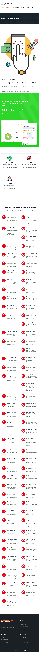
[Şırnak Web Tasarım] (4, 557)
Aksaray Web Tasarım (31, 236)
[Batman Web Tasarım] (4, 280)
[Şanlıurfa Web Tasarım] (23, 540)
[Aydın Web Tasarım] (23, 263)
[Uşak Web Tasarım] (4, 583)
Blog (28, 7)
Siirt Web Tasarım (11, 547)
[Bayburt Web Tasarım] (23, 280)
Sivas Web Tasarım (30, 556)
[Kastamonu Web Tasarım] (23, 439)
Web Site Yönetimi (23, 624)
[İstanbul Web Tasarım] (4, 413)
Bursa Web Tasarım (30, 305)
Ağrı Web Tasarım (30, 227)
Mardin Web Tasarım (11, 493)
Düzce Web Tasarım (30, 340)
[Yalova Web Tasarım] (4, 592)
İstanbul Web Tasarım (12, 412)
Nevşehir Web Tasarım (12, 510)
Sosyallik (10, 183)
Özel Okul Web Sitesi (4, 639)
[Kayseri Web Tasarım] (4, 450)
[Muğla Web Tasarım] (4, 502)
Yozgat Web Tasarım (31, 591)
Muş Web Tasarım (30, 501)
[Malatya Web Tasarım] (4, 485)
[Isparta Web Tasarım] (23, 404)
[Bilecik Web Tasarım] (4, 289)
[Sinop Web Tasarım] (23, 548)
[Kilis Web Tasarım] (23, 450)
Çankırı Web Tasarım (31, 314)
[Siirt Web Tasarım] (4, 548)
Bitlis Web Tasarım (11, 296)
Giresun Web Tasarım (31, 374)
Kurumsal (2, 7)
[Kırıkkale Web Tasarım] (4, 459)
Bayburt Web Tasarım (31, 279)
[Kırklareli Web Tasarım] (23, 459)
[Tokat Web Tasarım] (23, 566)
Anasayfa (31, 19)
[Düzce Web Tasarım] (23, 341)
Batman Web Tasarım (12, 279)
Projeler (12, 7)
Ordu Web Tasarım (11, 519)
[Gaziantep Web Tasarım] (4, 375)
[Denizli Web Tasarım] (23, 332)
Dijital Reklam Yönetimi (24, 628)
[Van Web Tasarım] (23, 583)
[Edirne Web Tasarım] (23, 349)
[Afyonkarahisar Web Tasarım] (4, 228)
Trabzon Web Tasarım (12, 573)
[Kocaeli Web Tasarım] (23, 468)
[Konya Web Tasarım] (4, 476)
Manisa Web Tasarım (31, 484)
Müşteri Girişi (34, 11)
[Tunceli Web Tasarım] (23, 574)
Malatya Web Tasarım (12, 484)
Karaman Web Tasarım (31, 429)
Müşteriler (17, 7)
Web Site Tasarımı (23, 622)
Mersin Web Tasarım (31, 493)
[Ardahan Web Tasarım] (23, 254)
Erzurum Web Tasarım (12, 366)
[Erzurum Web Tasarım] (4, 367)
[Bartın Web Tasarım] (23, 271)
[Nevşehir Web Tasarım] (4, 511)
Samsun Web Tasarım (12, 539)
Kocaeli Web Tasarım (31, 467)
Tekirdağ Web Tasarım (12, 565)
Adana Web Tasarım (11, 216)
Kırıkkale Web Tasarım (12, 458)
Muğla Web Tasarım (11, 501)
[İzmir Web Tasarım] (23, 413)
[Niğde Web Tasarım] (23, 511)
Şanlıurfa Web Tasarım (31, 539)
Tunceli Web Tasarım (31, 573)
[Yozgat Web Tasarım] (23, 592)
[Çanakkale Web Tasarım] (4, 315)
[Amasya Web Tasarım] (4, 245)
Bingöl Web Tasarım (30, 288)
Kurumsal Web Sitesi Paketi (5, 640)
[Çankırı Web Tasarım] (23, 315)
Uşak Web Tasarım (11, 582)
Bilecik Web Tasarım (11, 288)
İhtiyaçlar (29, 162)
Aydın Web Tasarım (30, 262)
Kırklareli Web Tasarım (31, 458)
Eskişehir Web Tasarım (31, 366)
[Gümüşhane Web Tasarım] (23, 384)
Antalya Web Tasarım (12, 253)
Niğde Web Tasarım (30, 510)
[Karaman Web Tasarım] (23, 430)
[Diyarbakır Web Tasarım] (4, 341)
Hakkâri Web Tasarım (12, 395)
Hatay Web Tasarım (30, 395)
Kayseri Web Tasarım (11, 449)
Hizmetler (7, 7)
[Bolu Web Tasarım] (23, 297)
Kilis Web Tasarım (30, 449)
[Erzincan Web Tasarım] (23, 358)
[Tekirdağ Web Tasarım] (4, 566)
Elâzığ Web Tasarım (11, 357)
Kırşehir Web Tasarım (11, 467)
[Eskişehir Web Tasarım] (23, 367)
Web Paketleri (23, 7)
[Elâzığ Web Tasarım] (4, 358)
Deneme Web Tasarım (12, 331)
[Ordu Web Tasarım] (4, 520)
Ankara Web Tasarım (31, 244)
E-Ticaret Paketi (3, 637)
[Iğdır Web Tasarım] (4, 404)
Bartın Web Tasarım (30, 270)
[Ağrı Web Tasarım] (23, 228)
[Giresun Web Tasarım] (23, 375)
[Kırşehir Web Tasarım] (4, 468)
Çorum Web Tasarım (31, 322)
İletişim (31, 7)
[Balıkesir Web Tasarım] (4, 271)
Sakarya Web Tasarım (31, 530)
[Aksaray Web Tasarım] (23, 237)
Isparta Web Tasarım (31, 403)
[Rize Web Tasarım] (4, 531)
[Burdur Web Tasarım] (4, 306)
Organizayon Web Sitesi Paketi (6, 642)
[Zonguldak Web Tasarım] (4, 600)
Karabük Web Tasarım (31, 421)
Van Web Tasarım (30, 582)
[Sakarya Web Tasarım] (23, 531)
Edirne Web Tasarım (30, 348)
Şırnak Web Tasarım (11, 556)
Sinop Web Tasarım (30, 547)
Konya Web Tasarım (11, 475)
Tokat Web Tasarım (30, 565)
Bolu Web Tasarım (30, 296)
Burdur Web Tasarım (11, 305)
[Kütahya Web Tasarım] (23, 476)
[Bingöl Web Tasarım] (23, 289)
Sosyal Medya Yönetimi (24, 626)
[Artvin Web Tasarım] (4, 263)
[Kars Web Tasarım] (4, 439)
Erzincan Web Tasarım (31, 357)
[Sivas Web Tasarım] (23, 557)
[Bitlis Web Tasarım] (4, 297)
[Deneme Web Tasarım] (4, 332)
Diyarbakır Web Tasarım (12, 340)
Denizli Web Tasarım (30, 331)
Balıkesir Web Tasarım (12, 270)
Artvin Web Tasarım (11, 262)
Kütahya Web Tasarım (31, 475)
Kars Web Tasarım (11, 438)
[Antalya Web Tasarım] (4, 254)
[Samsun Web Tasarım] (4, 540)
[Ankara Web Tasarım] (23, 245)
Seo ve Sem (22, 629)
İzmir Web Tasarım (30, 412)
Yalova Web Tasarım (11, 591)
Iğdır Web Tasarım (11, 403)
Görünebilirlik (9, 162)
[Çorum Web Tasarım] (23, 323)
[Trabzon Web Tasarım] (4, 574)
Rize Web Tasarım (11, 530)
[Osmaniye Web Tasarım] (23, 520)
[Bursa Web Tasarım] (23, 306)
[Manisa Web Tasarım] (23, 485)
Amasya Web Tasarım (12, 244)
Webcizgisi (17, 650)
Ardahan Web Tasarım (31, 253)
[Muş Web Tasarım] (23, 502)
